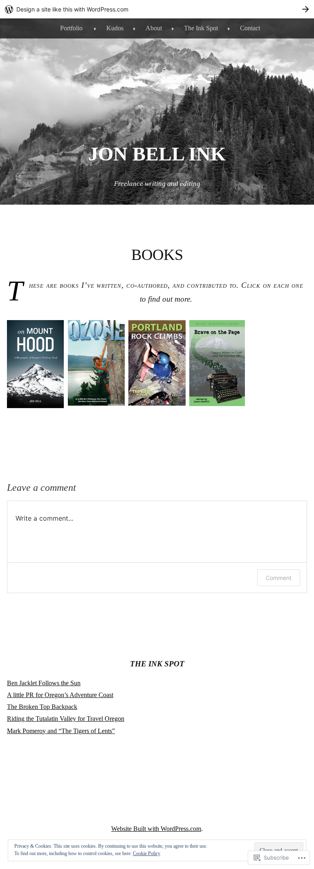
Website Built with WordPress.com (156, 828)
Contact (250, 28)
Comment (279, 577)
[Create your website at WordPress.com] (157, 9)
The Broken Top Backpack (42, 706)
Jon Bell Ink (157, 154)
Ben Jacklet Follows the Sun (44, 682)
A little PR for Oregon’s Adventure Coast (60, 694)
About (154, 28)
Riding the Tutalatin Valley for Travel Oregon (65, 718)
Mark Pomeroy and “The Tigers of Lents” (61, 730)
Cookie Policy (146, 853)
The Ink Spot (201, 28)
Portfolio (71, 28)
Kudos (114, 28)
